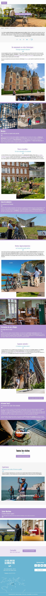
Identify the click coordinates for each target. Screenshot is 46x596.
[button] (44, 8)
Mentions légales (19, 594)
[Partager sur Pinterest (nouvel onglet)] (23, 39)
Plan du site (24, 594)
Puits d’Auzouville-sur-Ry (29, 335)
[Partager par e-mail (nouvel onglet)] (26, 39)
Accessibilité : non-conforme (32, 594)
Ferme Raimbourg (39, 335)
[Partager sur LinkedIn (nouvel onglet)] (20, 39)
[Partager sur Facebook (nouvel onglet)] (17, 39)
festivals (34, 416)
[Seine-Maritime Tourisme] (6, 8)
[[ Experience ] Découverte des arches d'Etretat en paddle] (23, 488)
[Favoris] (41, 8)
